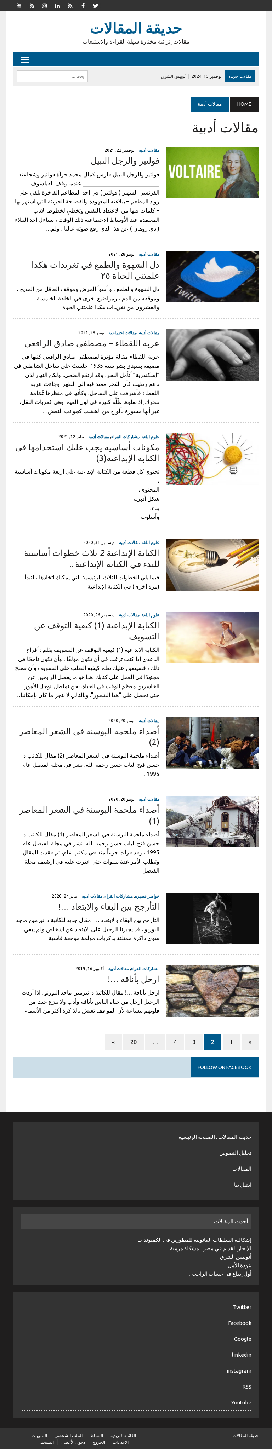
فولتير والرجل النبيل (125, 161)
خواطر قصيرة (147, 896)
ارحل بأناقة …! (133, 979)
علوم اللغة (150, 436)
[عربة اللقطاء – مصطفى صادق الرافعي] (212, 376)
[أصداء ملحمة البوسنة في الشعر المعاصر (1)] (212, 843)
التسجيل (46, 1442)
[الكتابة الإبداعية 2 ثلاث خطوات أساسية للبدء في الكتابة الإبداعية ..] (212, 586)
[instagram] (44, 5)
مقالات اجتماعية (123, 332)
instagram (239, 1371)
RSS (246, 1387)
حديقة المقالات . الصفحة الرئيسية (214, 1137)
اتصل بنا (242, 1185)
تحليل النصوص (235, 1153)
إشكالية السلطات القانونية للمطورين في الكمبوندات (194, 1240)
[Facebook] (83, 5)
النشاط (96, 1435)
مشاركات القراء (125, 436)
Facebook (239, 1323)
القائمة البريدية (123, 1435)
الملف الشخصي (69, 1435)
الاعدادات (121, 1442)
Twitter (242, 1307)
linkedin (241, 1355)
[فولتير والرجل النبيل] (212, 194)
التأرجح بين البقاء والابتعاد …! (108, 906)
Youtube (241, 1402)
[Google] (70, 5)
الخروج (98, 1442)
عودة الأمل (239, 1265)
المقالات (241, 1169)
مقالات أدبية (149, 150)
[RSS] (32, 5)
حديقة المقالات (246, 1435)
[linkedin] (57, 5)
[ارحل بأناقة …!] (212, 1012)
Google (242, 1339)
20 (133, 1042)
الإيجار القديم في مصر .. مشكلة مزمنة (210, 1248)
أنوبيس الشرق (235, 1257)
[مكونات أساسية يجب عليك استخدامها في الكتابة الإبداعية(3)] (212, 480)
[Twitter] (95, 5)
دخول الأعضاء (73, 1442)
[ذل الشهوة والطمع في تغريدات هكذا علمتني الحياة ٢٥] (212, 297)
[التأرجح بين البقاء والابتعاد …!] (212, 939)
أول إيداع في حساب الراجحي (220, 1274)
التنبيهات (39, 1435)
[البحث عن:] (52, 76)
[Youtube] (19, 5)
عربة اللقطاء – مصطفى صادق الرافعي (91, 343)
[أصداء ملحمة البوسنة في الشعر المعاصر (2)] (212, 764)
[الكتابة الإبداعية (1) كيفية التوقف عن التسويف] (212, 658)
